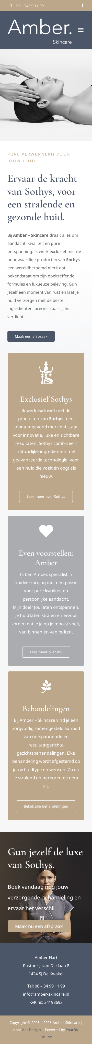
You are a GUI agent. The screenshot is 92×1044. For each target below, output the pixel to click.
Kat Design (32, 1029)
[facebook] (82, 5)
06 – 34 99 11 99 (30, 5)
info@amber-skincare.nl (46, 994)
